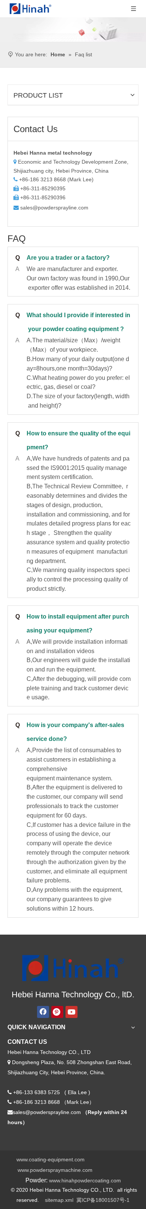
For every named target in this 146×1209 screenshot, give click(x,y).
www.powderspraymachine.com (55, 1170)
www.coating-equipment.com (50, 1159)
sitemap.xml (59, 1200)
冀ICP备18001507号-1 (103, 1200)
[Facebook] (43, 1012)
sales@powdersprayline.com (54, 208)
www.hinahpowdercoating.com (85, 1180)
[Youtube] (71, 1012)
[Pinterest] (57, 1012)
